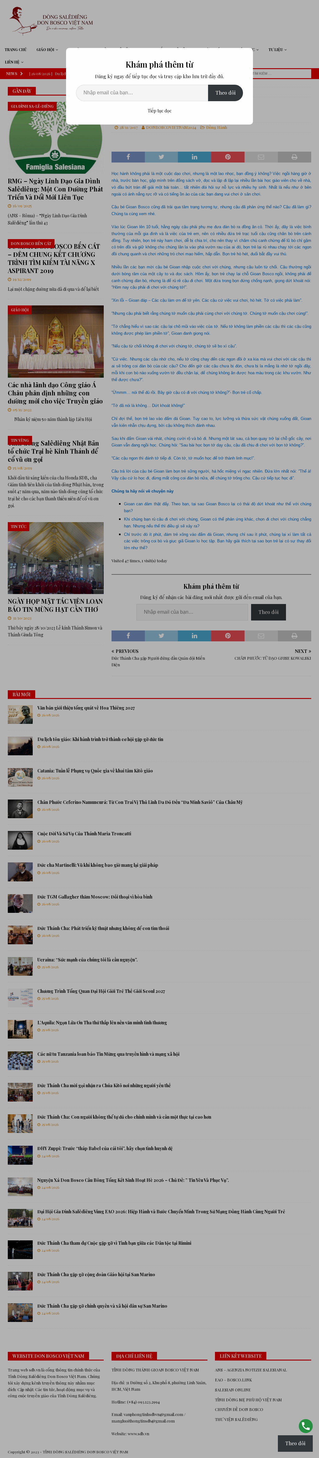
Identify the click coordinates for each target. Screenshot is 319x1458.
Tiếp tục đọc (160, 111)
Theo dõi (226, 92)
